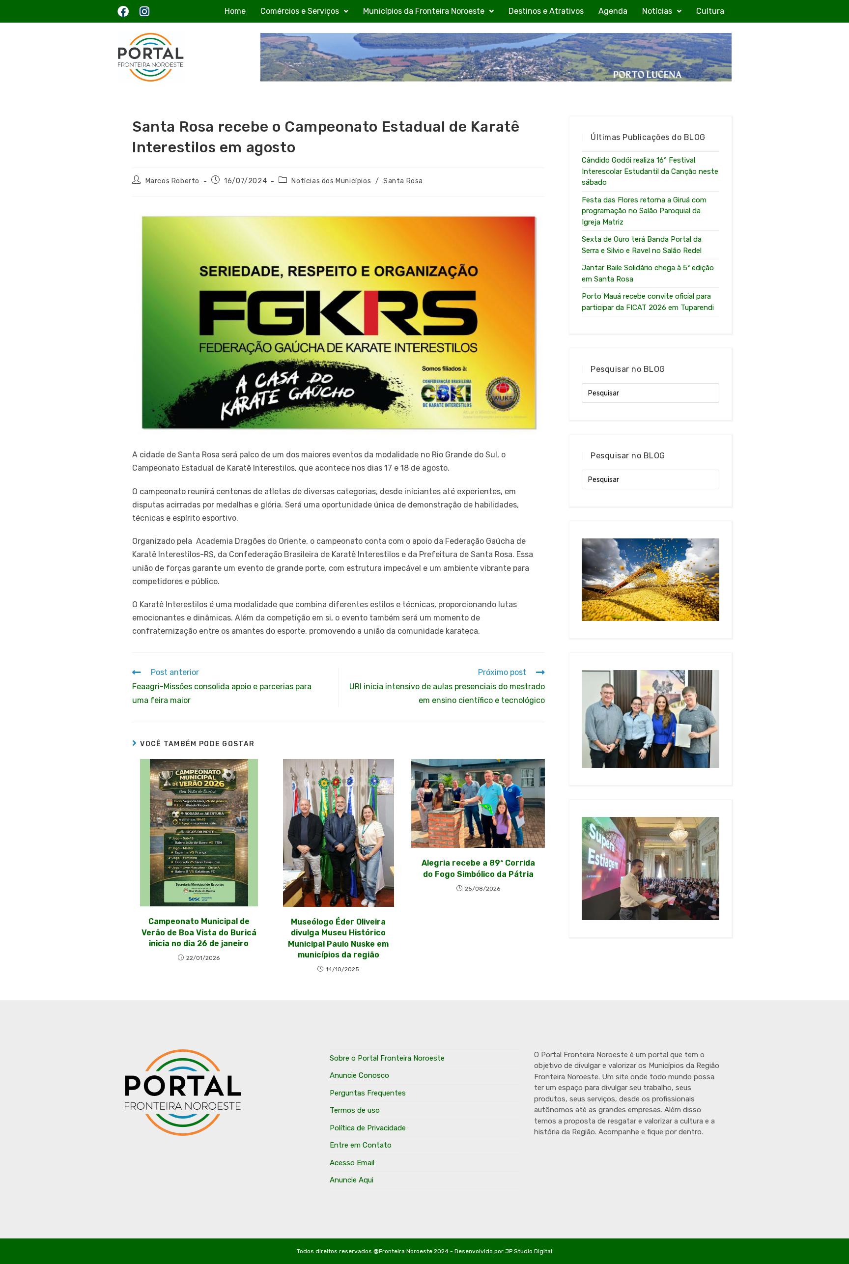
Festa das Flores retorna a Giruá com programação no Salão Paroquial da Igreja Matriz (644, 211)
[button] (304, 11)
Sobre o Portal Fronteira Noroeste (387, 1058)
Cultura (710, 11)
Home (235, 11)
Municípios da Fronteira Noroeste (423, 11)
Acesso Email (352, 1162)
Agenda (612, 11)
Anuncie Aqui (351, 1180)
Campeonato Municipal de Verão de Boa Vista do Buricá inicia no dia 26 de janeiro (199, 932)
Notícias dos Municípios (331, 181)
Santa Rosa (403, 181)
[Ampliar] (532, 219)
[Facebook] (123, 11)
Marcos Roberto (172, 181)
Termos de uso (355, 1110)
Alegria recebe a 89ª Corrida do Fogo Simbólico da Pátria (478, 868)
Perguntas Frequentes (368, 1093)
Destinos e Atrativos (546, 11)
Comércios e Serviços (299, 11)
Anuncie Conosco (359, 1075)
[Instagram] (144, 11)
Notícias (657, 11)
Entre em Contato (361, 1145)
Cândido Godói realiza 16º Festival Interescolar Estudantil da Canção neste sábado (650, 171)
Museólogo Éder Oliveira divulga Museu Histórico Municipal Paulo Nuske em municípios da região (338, 938)
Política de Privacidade (368, 1128)
